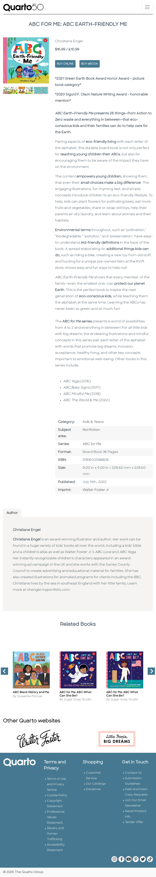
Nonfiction (91, 430)
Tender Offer (134, 822)
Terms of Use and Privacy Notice (56, 785)
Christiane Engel (27, 530)
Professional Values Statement (55, 817)
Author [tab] (12, 513)
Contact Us (133, 772)
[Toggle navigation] (147, 7)
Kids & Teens (93, 422)
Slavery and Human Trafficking (55, 834)
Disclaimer (93, 789)
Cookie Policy (57, 795)
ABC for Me (92, 444)
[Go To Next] (150, 673)
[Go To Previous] (3, 673)
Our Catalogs (96, 783)
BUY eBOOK (89, 64)
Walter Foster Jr (96, 490)
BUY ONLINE (65, 64)
